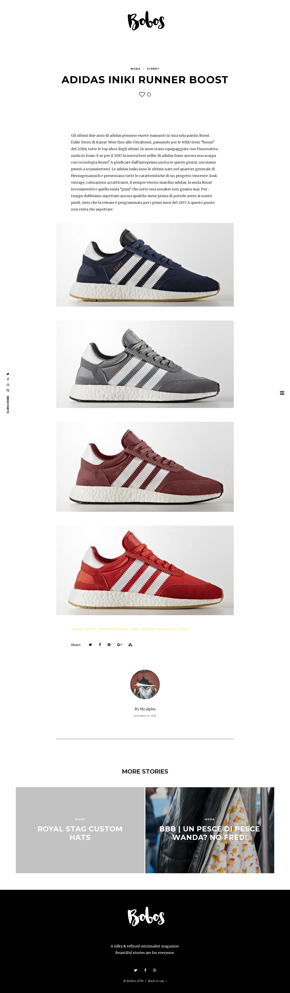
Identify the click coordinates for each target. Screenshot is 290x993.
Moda (136, 68)
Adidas (78, 629)
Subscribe (8, 405)
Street (153, 68)
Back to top (156, 981)
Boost (91, 629)
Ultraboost (168, 629)
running (148, 629)
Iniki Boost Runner (114, 629)
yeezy (185, 629)
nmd (136, 629)
